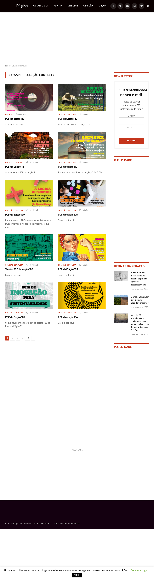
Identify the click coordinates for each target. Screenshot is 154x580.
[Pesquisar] (148, 6)
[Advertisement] (77, 38)
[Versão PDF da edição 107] (29, 247)
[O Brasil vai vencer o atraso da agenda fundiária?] (121, 300)
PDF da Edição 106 (68, 269)
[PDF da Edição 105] (29, 295)
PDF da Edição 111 (14, 166)
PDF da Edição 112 (67, 118)
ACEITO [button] (77, 575)
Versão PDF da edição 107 (19, 269)
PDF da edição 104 (68, 317)
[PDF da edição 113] (29, 97)
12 (28, 338)
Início (7, 66)
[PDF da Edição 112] (81, 97)
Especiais (73, 6)
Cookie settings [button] (139, 570)
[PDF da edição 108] (81, 193)
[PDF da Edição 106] (81, 247)
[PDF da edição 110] (81, 145)
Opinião (88, 6)
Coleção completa (67, 114)
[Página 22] (17, 6)
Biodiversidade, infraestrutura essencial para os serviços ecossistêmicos (139, 278)
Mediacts (75, 523)
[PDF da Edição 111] (29, 145)
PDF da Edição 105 (15, 317)
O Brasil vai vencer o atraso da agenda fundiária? (140, 300)
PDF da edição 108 (68, 214)
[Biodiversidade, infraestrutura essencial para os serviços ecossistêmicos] (121, 276)
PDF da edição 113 (14, 118)
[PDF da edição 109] (29, 193)
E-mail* (131, 115)
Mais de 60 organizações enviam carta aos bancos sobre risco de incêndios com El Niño (139, 323)
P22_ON (102, 6)
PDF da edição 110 (67, 166)
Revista (58, 6)
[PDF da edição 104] (81, 295)
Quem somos (41, 6)
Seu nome (131, 127)
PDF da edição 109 (15, 214)
